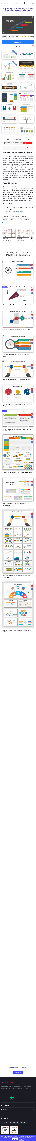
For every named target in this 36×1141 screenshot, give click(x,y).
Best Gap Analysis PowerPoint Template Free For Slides (18, 305)
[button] (32, 262)
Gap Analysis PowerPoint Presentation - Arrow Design (17, 329)
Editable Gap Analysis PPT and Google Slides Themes (17, 472)
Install (28, 142)
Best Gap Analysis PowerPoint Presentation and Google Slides (16, 504)
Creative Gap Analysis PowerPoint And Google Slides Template (17, 405)
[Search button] (24, 3)
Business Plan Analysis (24, 219)
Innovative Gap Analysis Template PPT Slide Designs (17, 280)
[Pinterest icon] (17, 36)
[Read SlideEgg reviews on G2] (5, 1114)
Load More (18, 1072)
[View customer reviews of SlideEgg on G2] (14, 1114)
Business (5, 219)
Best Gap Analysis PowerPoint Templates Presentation (17, 379)
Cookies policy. (28, 1137)
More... (4, 223)
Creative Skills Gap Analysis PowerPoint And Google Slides (17, 630)
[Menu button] (33, 3)
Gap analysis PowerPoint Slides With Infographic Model (16, 355)
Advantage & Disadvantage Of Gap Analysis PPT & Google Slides (17, 429)
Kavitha (28, 139)
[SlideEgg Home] (18, 1082)
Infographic (13, 219)
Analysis (24, 216)
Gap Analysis (6, 216)
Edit (26, 46)
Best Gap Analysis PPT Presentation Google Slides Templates (16, 576)
